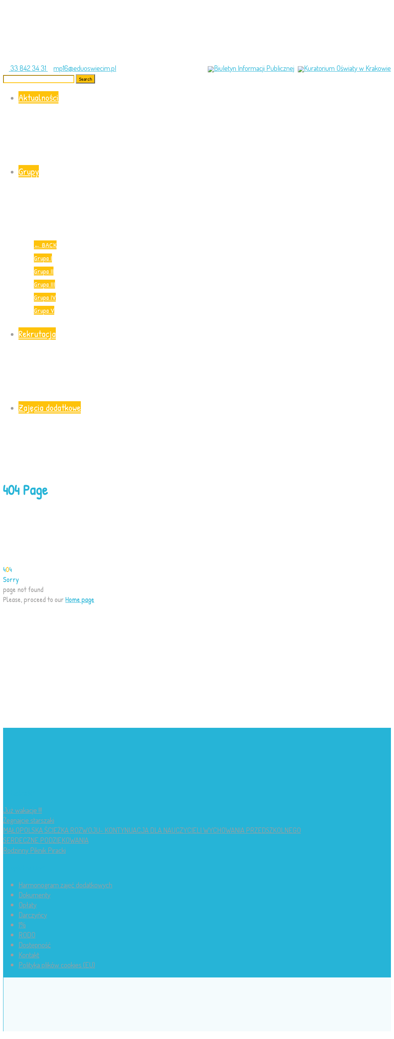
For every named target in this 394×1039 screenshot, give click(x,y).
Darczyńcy (32, 914)
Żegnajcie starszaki (28, 820)
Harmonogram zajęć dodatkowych (65, 884)
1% (22, 924)
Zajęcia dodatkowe (49, 407)
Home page (79, 599)
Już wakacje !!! (22, 810)
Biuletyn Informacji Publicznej (254, 68)
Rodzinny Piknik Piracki (34, 850)
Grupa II (43, 271)
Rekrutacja (37, 333)
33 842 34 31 (28, 68)
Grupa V (44, 310)
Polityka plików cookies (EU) (56, 964)
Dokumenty (34, 894)
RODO (26, 934)
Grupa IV (45, 297)
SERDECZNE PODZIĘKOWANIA (45, 840)
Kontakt (28, 954)
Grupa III (44, 284)
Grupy (28, 171)
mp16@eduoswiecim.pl (84, 68)
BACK (45, 244)
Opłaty (27, 904)
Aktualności (38, 97)
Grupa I (43, 257)
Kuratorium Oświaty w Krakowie (347, 68)
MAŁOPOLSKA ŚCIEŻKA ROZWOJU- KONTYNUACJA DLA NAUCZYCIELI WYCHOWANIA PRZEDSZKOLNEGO (152, 830)
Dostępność (34, 944)
